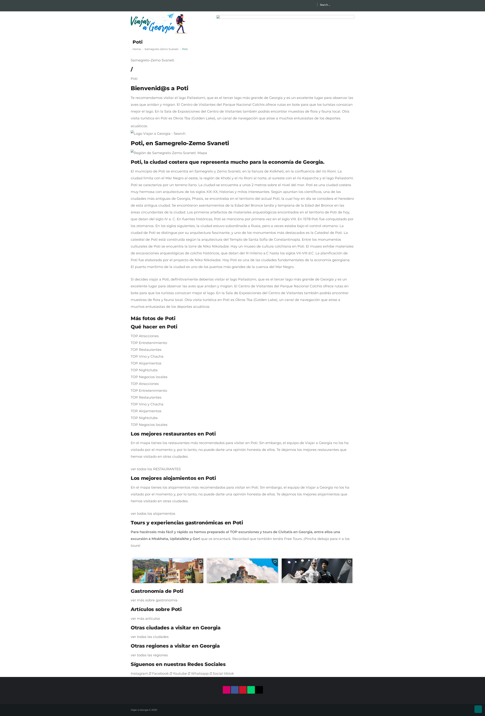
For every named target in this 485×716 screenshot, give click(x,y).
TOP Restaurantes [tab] (146, 350)
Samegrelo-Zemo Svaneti (152, 60)
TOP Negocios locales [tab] (149, 377)
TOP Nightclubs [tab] (144, 370)
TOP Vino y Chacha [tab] (147, 356)
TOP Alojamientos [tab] (146, 363)
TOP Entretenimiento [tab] (149, 343)
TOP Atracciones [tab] (145, 336)
